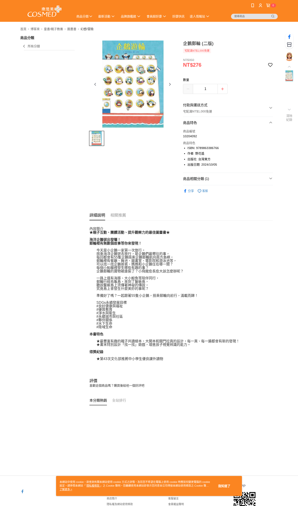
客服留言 (173, 498)
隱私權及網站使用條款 (120, 504)
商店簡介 (112, 498)
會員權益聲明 (176, 504)
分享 (191, 191)
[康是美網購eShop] (44, 11)
